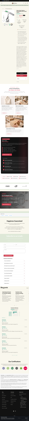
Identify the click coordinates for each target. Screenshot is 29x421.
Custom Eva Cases (4, 404)
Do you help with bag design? (8, 273)
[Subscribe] (21, 241)
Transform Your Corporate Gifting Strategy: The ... (19, 292)
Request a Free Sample (6, 154)
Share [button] (18, 81)
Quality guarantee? (6, 280)
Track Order (3, 399)
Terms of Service (4, 395)
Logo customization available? (8, 275)
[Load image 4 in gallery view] (12, 24)
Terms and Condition (13, 395)
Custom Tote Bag (4, 402)
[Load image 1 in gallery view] (5, 24)
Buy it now (21, 75)
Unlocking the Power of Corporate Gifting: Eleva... (6, 292)
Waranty (12, 404)
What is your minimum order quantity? (9, 268)
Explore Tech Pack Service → (6, 204)
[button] (2, 3)
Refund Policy (3, 397)
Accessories (2, 215)
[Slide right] (13, 24)
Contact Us (12, 402)
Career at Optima (4, 406)
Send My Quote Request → (8, 255)
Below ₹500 (6, 215)
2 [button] (13, 355)
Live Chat (22, 400)
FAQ (11, 397)
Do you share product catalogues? (8, 270)
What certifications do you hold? (8, 263)
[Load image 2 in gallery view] (7, 24)
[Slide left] (3, 24)
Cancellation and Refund (14, 399)
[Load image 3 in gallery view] (9, 24)
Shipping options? (6, 283)
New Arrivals (10, 215)
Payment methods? (6, 278)
